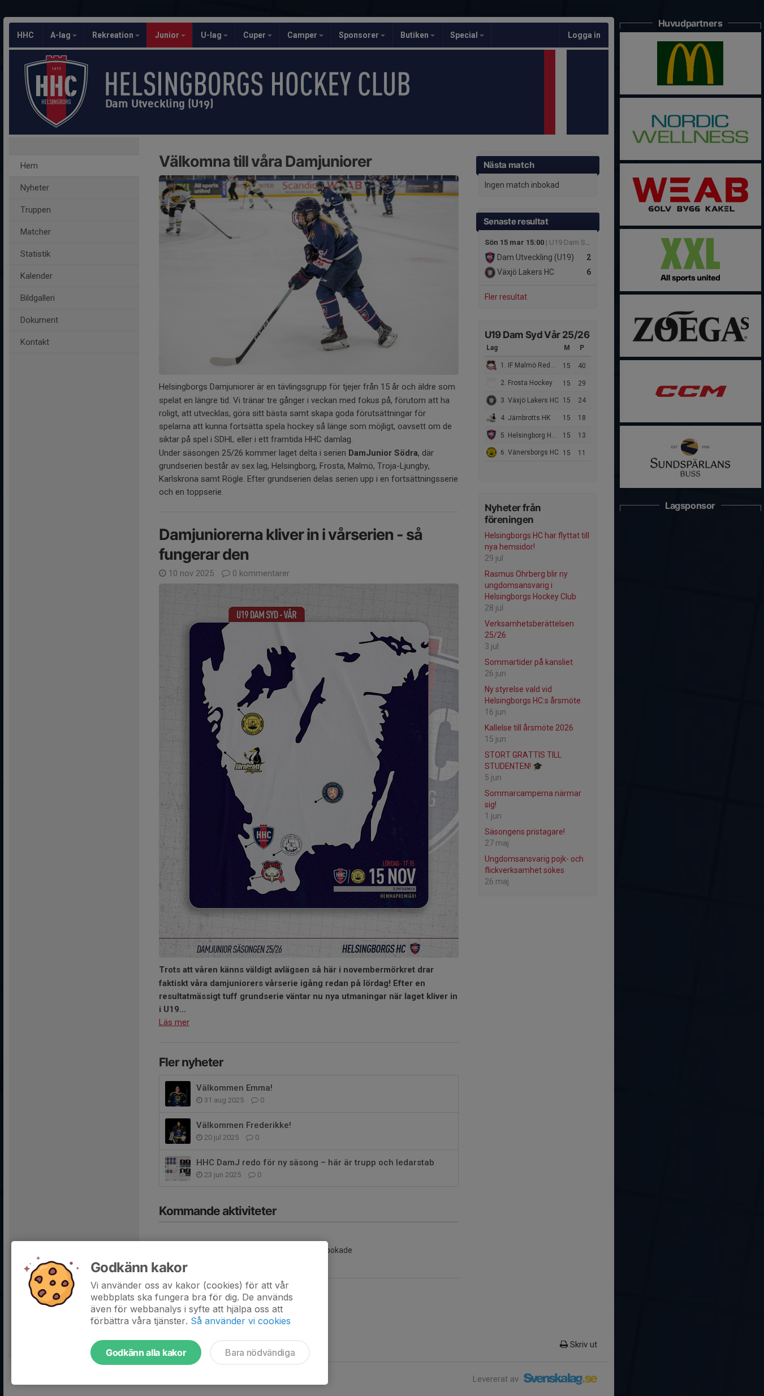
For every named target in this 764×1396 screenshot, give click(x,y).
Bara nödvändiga (260, 1352)
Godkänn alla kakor (146, 1352)
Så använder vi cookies (241, 1320)
